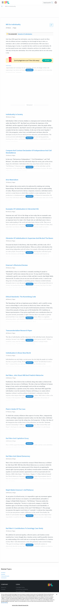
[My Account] (56, 2)
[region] (29, 600)
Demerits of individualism (25, 34)
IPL (2, 6)
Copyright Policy (20, 587)
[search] (52, 2)
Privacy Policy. (4, 602)
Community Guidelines (22, 589)
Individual (3, 574)
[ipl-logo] (6, 3)
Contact (3, 589)
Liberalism (3, 572)
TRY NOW (47, 60)
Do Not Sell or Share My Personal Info (20, 605)
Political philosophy (5, 576)
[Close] (56, 594)
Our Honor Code (20, 591)
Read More (29, 138)
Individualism (4, 577)
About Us (3, 587)
